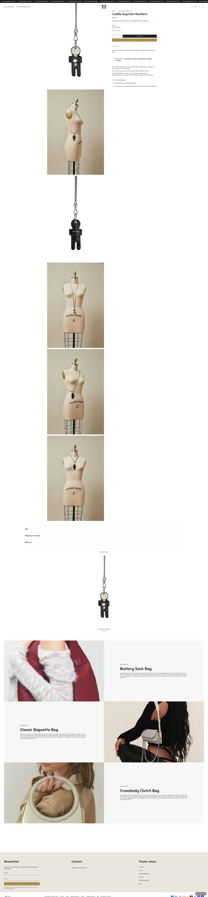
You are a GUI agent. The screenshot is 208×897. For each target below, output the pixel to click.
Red (126, 58)
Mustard (130, 58)
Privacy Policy (32, 887)
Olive (134, 58)
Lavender (149, 58)
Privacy (141, 877)
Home (113, 11)
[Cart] (203, 6)
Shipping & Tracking (32, 535)
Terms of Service (8, 888)
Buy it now (134, 40)
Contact (141, 867)
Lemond (139, 58)
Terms (141, 870)
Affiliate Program (144, 880)
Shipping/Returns (144, 874)
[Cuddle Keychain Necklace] (104, 592)
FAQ (26, 529)
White (119, 60)
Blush (144, 58)
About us (28, 542)
